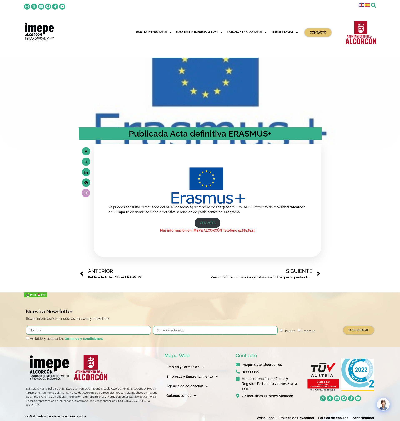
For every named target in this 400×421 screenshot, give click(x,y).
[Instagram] (27, 7)
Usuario (290, 331)
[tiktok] (55, 7)
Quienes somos (282, 32)
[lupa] (373, 5)
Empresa (308, 331)
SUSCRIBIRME (358, 330)
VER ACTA (208, 223)
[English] (362, 5)
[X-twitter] (34, 7)
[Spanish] (367, 5)
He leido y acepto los (66, 338)
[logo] (39, 32)
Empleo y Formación (151, 32)
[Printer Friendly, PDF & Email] (35, 296)
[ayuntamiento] (361, 32)
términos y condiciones (84, 338)
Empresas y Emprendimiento (197, 32)
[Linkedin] (41, 7)
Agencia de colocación (244, 32)
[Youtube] (62, 7)
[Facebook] (48, 7)
